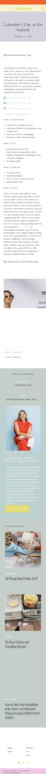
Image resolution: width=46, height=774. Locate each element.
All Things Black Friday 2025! (21, 578)
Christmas (11, 573)
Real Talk (10, 699)
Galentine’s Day (24, 385)
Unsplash (16, 772)
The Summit (24, 227)
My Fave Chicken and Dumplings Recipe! (17, 644)
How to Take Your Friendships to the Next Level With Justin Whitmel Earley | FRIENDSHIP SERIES (22, 711)
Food (8, 637)
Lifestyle (23, 18)
